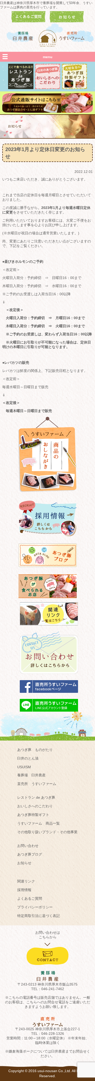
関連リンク (26, 881)
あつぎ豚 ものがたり (35, 750)
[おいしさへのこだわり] (47, 88)
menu (47, 57)
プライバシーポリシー (35, 907)
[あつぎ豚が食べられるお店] (47, 600)
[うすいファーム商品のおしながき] (47, 496)
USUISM (24, 767)
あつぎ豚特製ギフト (33, 815)
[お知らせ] (67, 21)
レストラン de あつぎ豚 (36, 797)
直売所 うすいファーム (36, 784)
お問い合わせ (28, 846)
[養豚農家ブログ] (47, 569)
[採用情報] (47, 538)
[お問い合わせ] (49, 676)
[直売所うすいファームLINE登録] (49, 714)
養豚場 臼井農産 (31, 775)
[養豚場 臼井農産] (23, 36)
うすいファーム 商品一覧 (38, 823)
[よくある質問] (28, 21)
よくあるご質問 (29, 898)
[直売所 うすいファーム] (72, 36)
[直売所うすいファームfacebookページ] (49, 695)
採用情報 (24, 890)
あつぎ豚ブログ (29, 854)
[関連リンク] (49, 628)
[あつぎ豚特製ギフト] (74, 88)
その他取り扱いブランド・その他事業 (47, 832)
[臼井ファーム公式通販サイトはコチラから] (47, 111)
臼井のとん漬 (28, 758)
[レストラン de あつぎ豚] (20, 88)
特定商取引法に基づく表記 (38, 916)
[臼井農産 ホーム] (47, 38)
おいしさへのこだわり (35, 806)
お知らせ (24, 863)
